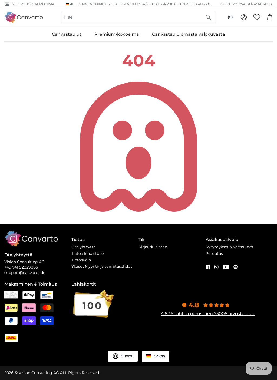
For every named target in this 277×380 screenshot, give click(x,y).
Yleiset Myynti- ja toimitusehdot (101, 266)
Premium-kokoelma (116, 34)
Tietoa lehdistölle (87, 253)
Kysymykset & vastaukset (229, 246)
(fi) (230, 17)
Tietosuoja (81, 259)
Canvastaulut (66, 34)
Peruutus (214, 253)
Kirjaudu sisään (152, 246)
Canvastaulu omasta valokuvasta (188, 34)
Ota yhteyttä (83, 246)
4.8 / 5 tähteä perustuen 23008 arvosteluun (208, 313)
